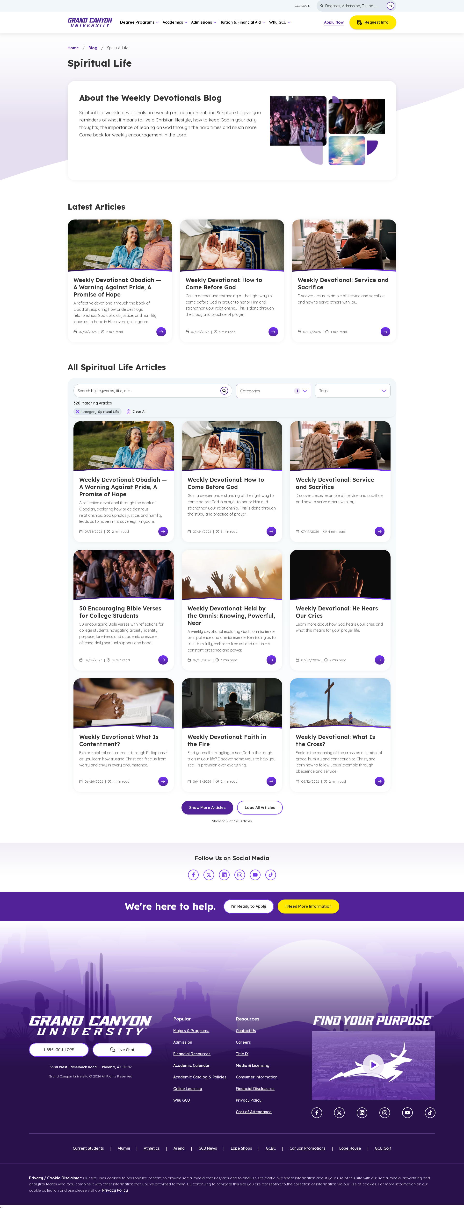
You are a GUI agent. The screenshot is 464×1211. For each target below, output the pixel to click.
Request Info (376, 22)
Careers (243, 1042)
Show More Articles (207, 807)
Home (73, 47)
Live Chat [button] (125, 1049)
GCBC (271, 1148)
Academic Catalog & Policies (199, 1077)
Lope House (350, 1148)
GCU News (207, 1148)
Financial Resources (191, 1053)
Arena (179, 1148)
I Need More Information (308, 906)
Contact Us (246, 1030)
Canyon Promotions (308, 1148)
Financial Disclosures (255, 1088)
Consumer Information (256, 1077)
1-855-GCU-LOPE (59, 1049)
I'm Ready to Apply (248, 906)
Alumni (124, 1148)
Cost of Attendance (254, 1111)
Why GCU (181, 1100)
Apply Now (334, 22)
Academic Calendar (191, 1065)
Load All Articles (260, 807)
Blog (92, 47)
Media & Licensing (252, 1065)
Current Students (88, 1148)
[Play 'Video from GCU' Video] (373, 1065)
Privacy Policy (248, 1100)
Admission (182, 1042)
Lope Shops (241, 1148)
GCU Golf (383, 1148)
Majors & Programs (191, 1030)
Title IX (242, 1053)
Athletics (152, 1148)
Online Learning (187, 1088)
